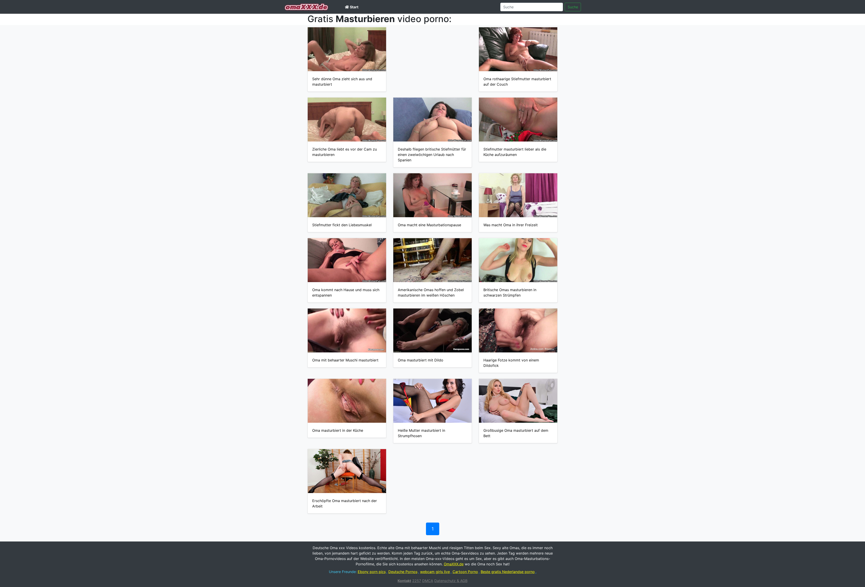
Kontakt (404, 580)
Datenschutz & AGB (450, 580)
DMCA (427, 580)
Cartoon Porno (465, 571)
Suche (573, 7)
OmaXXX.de (454, 564)
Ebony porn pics (372, 571)
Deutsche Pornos (402, 571)
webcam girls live (435, 571)
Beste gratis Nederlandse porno (508, 571)
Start (353, 7)
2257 (416, 580)
